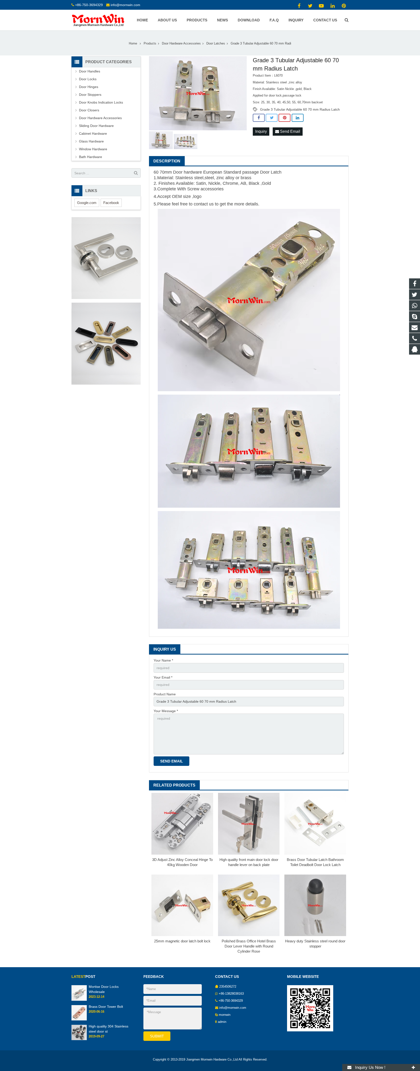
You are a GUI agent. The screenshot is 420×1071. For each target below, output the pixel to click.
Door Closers (89, 110)
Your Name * (163, 660)
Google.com (86, 203)
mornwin (224, 1015)
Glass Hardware (91, 141)
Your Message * (166, 711)
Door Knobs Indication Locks (101, 102)
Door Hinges (88, 87)
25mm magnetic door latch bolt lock (182, 941)
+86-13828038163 (231, 993)
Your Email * (163, 677)
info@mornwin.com (125, 5)
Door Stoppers (90, 95)
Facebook (111, 203)
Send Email (289, 131)
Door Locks (87, 79)
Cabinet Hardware (93, 133)
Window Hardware (93, 149)
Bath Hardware (90, 157)
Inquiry (261, 131)
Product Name (165, 694)
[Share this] (259, 118)
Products (150, 43)
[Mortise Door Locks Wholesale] (79, 999)
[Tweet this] (272, 118)
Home (133, 43)
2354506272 (227, 986)
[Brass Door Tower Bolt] (79, 1019)
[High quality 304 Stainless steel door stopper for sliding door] (79, 1039)
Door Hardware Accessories (181, 43)
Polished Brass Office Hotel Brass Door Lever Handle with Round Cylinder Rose (249, 946)
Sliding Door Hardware (96, 126)
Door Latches (215, 43)
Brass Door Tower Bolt (106, 1007)
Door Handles (89, 71)
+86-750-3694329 (89, 5)
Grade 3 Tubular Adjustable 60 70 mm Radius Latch (300, 109)
